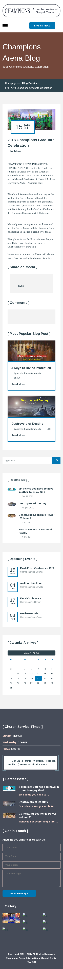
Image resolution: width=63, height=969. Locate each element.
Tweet (21, 285)
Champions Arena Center (31, 572)
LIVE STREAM (42, 25)
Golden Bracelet (29, 613)
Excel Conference (30, 598)
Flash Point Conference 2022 (37, 568)
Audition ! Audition (31, 583)
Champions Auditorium (30, 602)
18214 (17, 378)
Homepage (11, 83)
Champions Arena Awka (31, 617)
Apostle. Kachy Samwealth (28, 373)
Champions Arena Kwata (31, 587)
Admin (17, 151)
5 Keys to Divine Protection (31, 368)
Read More (18, 384)
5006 (49, 429)
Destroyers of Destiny (27, 423)
